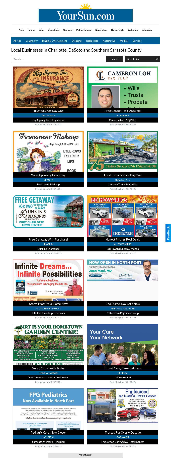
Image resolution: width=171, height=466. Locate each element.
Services (137, 40)
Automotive (109, 40)
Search (114, 58)
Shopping (76, 40)
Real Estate (92, 40)
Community (32, 40)
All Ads (17, 40)
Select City (133, 58)
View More (85, 455)
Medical (124, 40)
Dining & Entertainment (54, 40)
